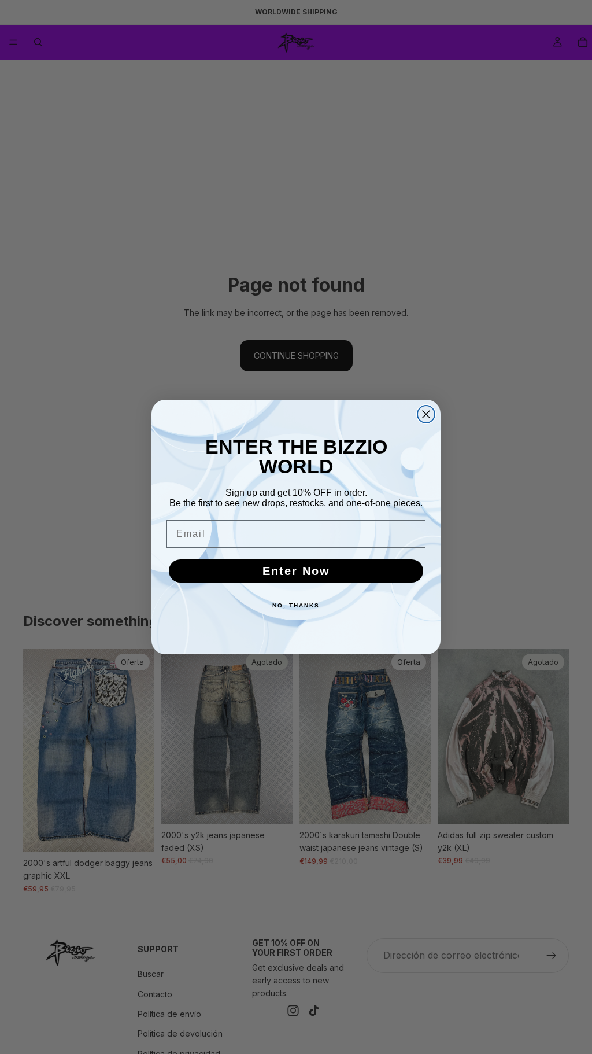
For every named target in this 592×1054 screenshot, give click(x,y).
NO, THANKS (296, 605)
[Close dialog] (426, 414)
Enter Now (296, 571)
